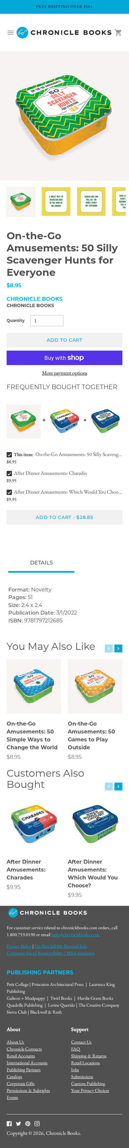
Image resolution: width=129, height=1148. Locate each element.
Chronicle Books (30, 305)
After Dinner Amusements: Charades (50, 473)
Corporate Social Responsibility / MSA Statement (51, 953)
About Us (15, 1042)
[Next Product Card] (118, 648)
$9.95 (14, 887)
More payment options (64, 372)
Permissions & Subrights (28, 1090)
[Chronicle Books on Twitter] (18, 1123)
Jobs (75, 1070)
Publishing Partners (24, 1070)
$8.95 (14, 757)
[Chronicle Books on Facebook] (9, 1123)
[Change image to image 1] (21, 201)
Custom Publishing (88, 1083)
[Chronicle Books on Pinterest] (27, 1123)
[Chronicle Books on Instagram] (37, 1123)
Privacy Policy (19, 946)
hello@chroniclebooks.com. (75, 934)
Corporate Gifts (21, 1083)
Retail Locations (85, 1063)
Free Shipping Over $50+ (64, 6)
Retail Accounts (21, 1056)
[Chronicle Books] (64, 33)
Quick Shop (34, 699)
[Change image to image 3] (91, 201)
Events (12, 1097)
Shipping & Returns (89, 1056)
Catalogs (14, 1076)
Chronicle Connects (24, 1049)
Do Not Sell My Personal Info (61, 946)
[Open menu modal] (11, 33)
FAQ (75, 1049)
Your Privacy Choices (90, 1090)
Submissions (82, 1076)
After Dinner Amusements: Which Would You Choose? (68, 491)
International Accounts (27, 1063)
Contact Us (81, 1042)
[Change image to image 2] (56, 201)
